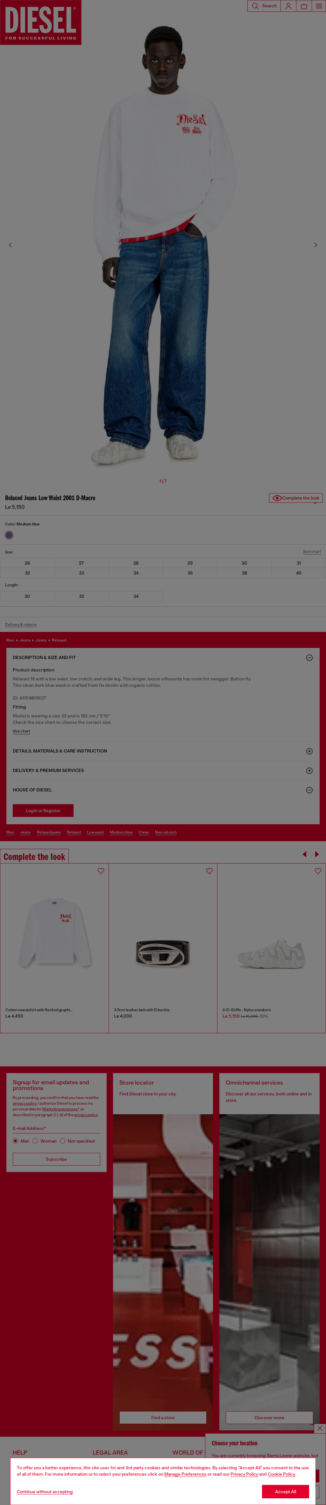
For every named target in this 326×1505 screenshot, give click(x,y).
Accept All (285, 1491)
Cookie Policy (281, 1474)
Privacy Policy (244, 1474)
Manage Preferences (185, 1474)
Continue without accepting (45, 1491)
